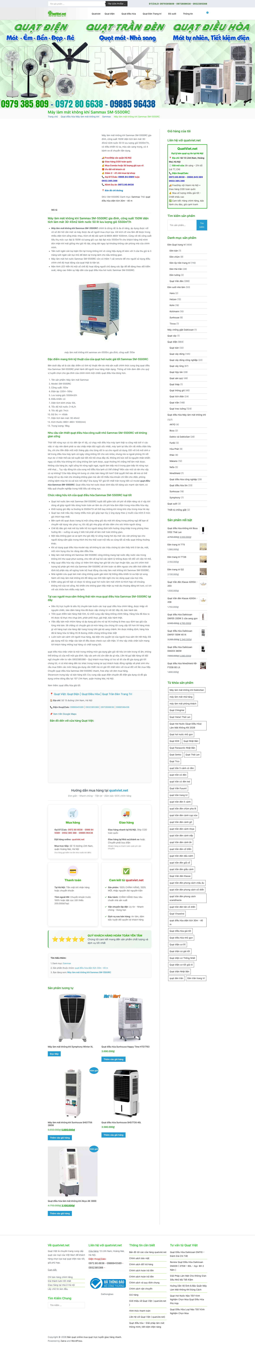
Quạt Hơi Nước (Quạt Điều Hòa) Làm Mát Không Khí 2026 (186, 725)
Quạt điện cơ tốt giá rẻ (181, 964)
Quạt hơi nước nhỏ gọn (181, 734)
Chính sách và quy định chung (144, 1282)
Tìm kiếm (201, 225)
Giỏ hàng (133, 1294)
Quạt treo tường (178, 408)
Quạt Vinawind (177, 913)
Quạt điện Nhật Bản (179, 971)
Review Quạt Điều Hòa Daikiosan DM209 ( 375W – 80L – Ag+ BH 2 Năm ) (187, 1266)
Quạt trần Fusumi (178, 788)
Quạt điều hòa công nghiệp (183, 479)
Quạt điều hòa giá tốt (180, 931)
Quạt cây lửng (177, 366)
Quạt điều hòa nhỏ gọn (181, 937)
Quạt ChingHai (177, 710)
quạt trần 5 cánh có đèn (182, 768)
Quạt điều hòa (129, 13)
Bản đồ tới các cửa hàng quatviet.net (147, 1252)
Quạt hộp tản (176, 372)
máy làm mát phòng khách (183, 703)
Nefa (172, 467)
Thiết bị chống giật (176, 509)
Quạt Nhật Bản (191, 741)
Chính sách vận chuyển (140, 1288)
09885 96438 (86, 833)
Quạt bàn (174, 347)
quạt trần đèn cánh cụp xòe (183, 815)
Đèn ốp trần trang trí (180, 263)
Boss (172, 430)
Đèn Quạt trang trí (176, 244)
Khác (172, 455)
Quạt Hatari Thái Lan (180, 717)
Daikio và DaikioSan (180, 436)
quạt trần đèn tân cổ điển (182, 907)
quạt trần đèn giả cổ (180, 862)
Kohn (172, 305)
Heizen (173, 299)
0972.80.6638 (126, 184)
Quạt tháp (175, 384)
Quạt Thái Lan (192, 754)
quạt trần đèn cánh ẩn (181, 842)
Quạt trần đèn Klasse (180, 876)
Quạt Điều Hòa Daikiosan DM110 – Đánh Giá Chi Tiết (187, 1254)
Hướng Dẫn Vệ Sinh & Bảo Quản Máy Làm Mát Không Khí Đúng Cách (188, 1287)
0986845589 (77, 707)
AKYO (172, 424)
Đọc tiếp (54, 1054)
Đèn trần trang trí (196, 978)
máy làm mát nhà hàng (181, 696)
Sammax (106, 116)
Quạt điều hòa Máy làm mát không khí (80, 116)
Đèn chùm (175, 256)
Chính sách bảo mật (139, 1258)
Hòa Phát (174, 449)
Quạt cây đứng (177, 354)
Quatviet (96, 13)
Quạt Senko (175, 754)
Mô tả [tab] (54, 210)
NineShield (175, 473)
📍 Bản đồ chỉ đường (112, 190)
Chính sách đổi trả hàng (141, 1264)
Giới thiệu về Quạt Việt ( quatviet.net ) (147, 1303)
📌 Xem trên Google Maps (63, 714)
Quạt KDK (174, 741)
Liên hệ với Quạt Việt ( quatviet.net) (147, 1316)
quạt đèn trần (176, 978)
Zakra (63, 1341)
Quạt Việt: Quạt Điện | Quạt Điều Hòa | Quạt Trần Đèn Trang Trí (93, 694)
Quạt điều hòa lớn (179, 485)
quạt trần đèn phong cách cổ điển (187, 889)
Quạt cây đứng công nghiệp (184, 360)
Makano (174, 461)
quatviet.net (118, 790)
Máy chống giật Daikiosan (180, 329)
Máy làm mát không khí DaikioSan (187, 690)
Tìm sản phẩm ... (117, 3)
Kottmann (174, 311)
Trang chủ (53, 116)
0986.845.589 (195, 177)
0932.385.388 (109, 180)
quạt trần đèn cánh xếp (181, 835)
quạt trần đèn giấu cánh (182, 869)
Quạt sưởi (172, 503)
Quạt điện (110, 13)
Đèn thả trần (176, 269)
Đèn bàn (174, 250)
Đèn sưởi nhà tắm (176, 287)
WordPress (76, 1341)
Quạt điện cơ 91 (178, 944)
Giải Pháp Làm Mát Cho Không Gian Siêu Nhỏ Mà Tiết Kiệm (188, 1277)
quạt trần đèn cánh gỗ (181, 822)
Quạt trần (174, 402)
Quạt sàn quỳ (176, 378)
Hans (172, 293)
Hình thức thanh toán (139, 1310)
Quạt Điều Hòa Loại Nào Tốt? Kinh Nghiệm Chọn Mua (187, 1311)
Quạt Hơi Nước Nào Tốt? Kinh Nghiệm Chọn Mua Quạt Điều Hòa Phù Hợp (187, 1299)
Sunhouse (174, 317)
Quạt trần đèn (176, 281)
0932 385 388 (69, 833)
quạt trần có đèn (178, 774)
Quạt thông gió (177, 390)
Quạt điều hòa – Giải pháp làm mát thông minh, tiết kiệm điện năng (146, 1325)
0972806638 (183, 3)
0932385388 (200, 3)
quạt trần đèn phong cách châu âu (187, 882)
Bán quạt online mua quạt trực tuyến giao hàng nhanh (94, 1337)
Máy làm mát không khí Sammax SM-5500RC (89, 972)
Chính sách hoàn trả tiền (141, 1270)
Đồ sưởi (172, 13)
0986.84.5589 (126, 177)
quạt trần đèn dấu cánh (181, 855)
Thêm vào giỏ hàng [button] (113, 1059)
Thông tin (188, 13)
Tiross (173, 323)
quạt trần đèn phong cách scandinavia (183, 898)
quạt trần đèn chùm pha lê (183, 808)
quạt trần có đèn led (180, 781)
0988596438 (122, 707)
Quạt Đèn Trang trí (152, 13)
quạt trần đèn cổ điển (180, 849)
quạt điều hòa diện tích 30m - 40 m (91, 968)
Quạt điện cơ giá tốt (180, 951)
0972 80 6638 (75, 829)
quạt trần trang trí (179, 795)
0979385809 (167, 3)
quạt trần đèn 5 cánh (180, 801)
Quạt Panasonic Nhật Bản (182, 747)
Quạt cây (172, 335)
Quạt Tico (174, 761)
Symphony (175, 497)
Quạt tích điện (177, 396)
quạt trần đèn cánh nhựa (182, 829)
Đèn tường (175, 275)
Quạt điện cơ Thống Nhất (182, 958)
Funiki (172, 442)
